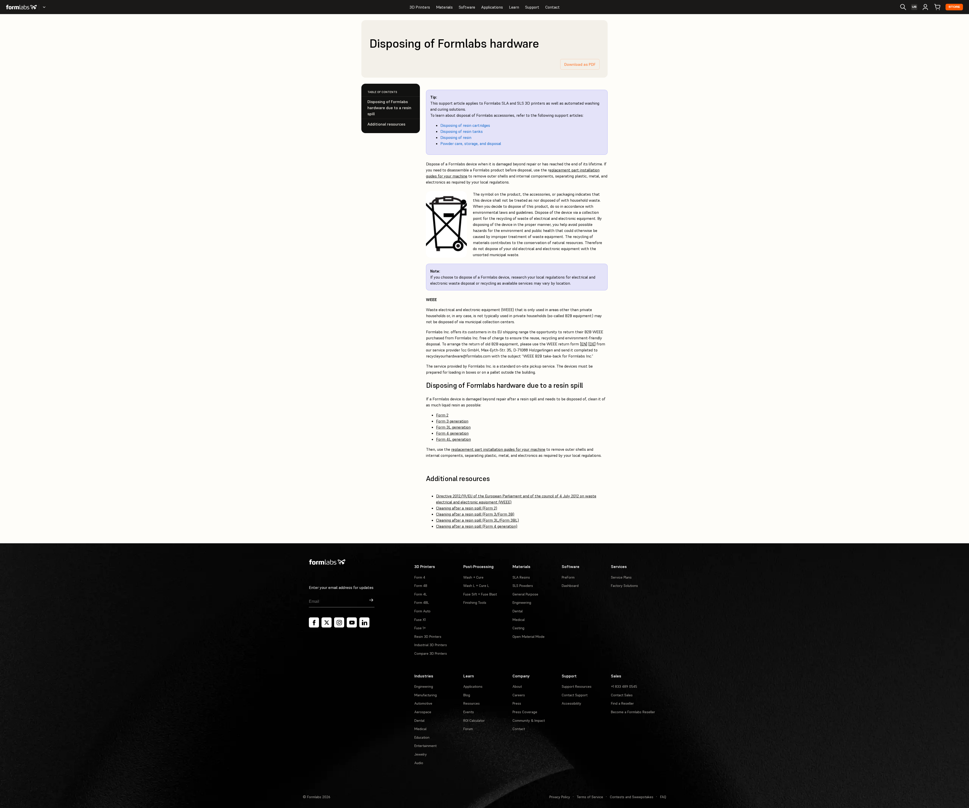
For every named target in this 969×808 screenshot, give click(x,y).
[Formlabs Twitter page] (326, 622)
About (517, 686)
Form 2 (442, 414)
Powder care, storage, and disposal (470, 143)
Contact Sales (622, 695)
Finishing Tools (474, 602)
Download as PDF (580, 64)
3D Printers (420, 7)
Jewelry (420, 754)
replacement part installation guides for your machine (498, 449)
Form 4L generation (453, 439)
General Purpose (525, 594)
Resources (471, 703)
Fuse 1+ (420, 628)
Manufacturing (425, 695)
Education (421, 737)
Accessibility (571, 703)
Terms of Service (590, 797)
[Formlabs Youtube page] (352, 622)
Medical (519, 619)
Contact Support (574, 695)
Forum (468, 729)
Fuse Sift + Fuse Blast (480, 594)
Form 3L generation (453, 427)
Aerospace (422, 712)
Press (517, 703)
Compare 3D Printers (430, 653)
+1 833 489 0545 (624, 686)
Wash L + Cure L (476, 585)
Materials (444, 7)
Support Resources (576, 686)
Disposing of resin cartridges (465, 125)
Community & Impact (529, 720)
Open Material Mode (529, 636)
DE (592, 343)
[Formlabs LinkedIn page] (364, 622)
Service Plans (621, 577)
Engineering (522, 602)
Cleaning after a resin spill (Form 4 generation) (476, 526)
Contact (552, 7)
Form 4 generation (452, 433)
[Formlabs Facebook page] (314, 622)
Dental (518, 611)
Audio (418, 763)
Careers (519, 695)
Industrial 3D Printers (430, 645)
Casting (518, 628)
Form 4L (420, 594)
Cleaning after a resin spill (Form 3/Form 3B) (475, 514)
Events (468, 712)
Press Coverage (525, 712)
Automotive (423, 703)
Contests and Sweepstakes (631, 797)
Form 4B (420, 585)
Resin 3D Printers (427, 636)
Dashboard (570, 585)
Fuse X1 (420, 619)
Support (532, 7)
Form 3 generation (452, 421)
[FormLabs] (21, 7)
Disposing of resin (455, 137)
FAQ (663, 797)
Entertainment (425, 745)
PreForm (568, 577)
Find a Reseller (622, 703)
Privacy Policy (559, 797)
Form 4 (419, 577)
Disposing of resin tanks (461, 131)
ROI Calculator (474, 720)
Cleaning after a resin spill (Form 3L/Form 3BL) (477, 520)
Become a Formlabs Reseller (633, 712)
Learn (514, 7)
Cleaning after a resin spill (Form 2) (466, 508)
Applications (492, 7)
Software (467, 7)
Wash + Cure (473, 577)
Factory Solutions (624, 585)
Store (954, 7)
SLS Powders (523, 585)
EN (583, 343)
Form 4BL (421, 602)
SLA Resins (521, 577)
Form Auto (422, 611)
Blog (466, 695)
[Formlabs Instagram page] (339, 622)
